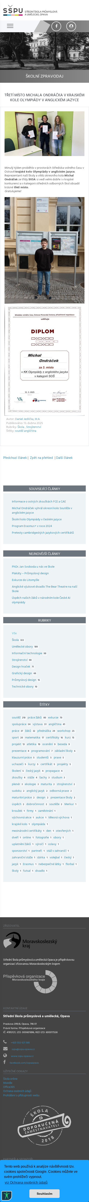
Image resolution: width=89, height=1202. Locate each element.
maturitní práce (23, 798)
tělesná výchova (60, 818)
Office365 (9, 1087)
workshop (66, 731)
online (28, 838)
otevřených (64, 831)
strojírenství (66, 784)
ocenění (49, 744)
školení (18, 771)
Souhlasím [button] (44, 1193)
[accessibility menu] (7, 1195)
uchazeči (19, 764)
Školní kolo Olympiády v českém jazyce (37, 520)
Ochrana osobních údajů (17, 1091)
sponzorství (20, 851)
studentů (44, 758)
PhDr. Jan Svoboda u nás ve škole (33, 567)
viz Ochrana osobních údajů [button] (26, 1182)
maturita (48, 784)
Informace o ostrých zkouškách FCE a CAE (39, 502)
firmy (31, 811)
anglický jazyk (37, 791)
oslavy (53, 844)
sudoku (18, 791)
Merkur (70, 804)
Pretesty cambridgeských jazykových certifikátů (43, 533)
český (69, 858)
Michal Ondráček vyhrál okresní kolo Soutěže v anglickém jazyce (42, 510)
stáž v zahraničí (58, 851)
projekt (18, 744)
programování (41, 751)
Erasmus (29, 864)
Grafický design (24, 673)
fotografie (43, 838)
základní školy (65, 751)
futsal (28, 871)
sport (17, 738)
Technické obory (24, 687)
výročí (40, 844)
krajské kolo (21, 824)
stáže (32, 778)
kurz (69, 738)
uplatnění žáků (22, 844)
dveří (16, 838)
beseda (64, 744)
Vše (14, 633)
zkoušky (18, 778)
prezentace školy (63, 798)
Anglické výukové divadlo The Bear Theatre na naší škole (44, 589)
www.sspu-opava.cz (22, 1056)
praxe (59, 758)
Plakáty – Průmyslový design (30, 573)
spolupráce (21, 724)
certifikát (48, 764)
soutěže (55, 804)
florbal (71, 864)
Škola (20, 427)
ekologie (31, 784)
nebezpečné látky (51, 864)
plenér (17, 784)
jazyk (16, 864)
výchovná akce (23, 818)
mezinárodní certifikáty (28, 831)
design (42, 798)
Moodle (7, 1083)
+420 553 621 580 (20, 1043)
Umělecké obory (25, 647)
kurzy (33, 764)
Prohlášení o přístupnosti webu (21, 1095)
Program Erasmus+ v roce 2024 (32, 526)
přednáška (46, 731)
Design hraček (23, 667)
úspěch (18, 804)
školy (16, 871)
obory (58, 838)
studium (58, 778)
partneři (38, 851)
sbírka (42, 858)
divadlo (41, 871)
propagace (54, 771)
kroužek (18, 811)
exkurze (55, 718)
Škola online (10, 1079)
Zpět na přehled (41, 458)
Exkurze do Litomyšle (25, 580)
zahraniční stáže (23, 858)
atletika (33, 744)
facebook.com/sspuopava (24, 1063)
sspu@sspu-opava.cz (23, 1049)
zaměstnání (46, 811)
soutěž (19, 431)
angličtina (30, 431)
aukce (41, 818)
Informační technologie (29, 653)
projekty (64, 764)
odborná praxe (61, 791)
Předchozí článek (15, 458)
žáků (30, 731)
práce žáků (37, 718)
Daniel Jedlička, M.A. (27, 419)
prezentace (20, 751)
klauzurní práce (23, 758)
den (50, 831)
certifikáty (54, 738)
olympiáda (40, 824)
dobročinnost (36, 804)
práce (17, 731)
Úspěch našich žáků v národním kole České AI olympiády (41, 600)
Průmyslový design (26, 680)
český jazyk (34, 771)
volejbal (56, 858)
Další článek (64, 458)
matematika (34, 738)
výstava (39, 724)
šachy (44, 778)
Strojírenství (33, 427)
